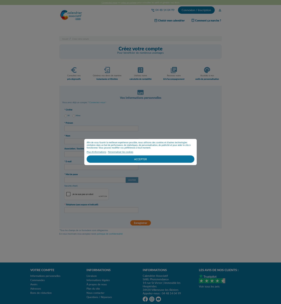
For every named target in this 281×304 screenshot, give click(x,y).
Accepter (140, 159)
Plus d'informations (96, 151)
